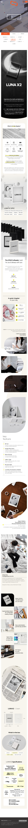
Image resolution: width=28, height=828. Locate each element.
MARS (5, 41)
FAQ (26, 1)
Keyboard (22, 33)
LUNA (14, 43)
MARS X (5, 37)
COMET (20, 37)
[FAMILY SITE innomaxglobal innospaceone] (23, 821)
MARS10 (12, 41)
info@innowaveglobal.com (7, 824)
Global (14, 3)
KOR (24, 1)
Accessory (14, 33)
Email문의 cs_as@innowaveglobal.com (9, 823)
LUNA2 (6, 39)
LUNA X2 (13, 39)
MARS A (12, 37)
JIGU (20, 39)
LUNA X (20, 41)
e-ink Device (5, 33)
